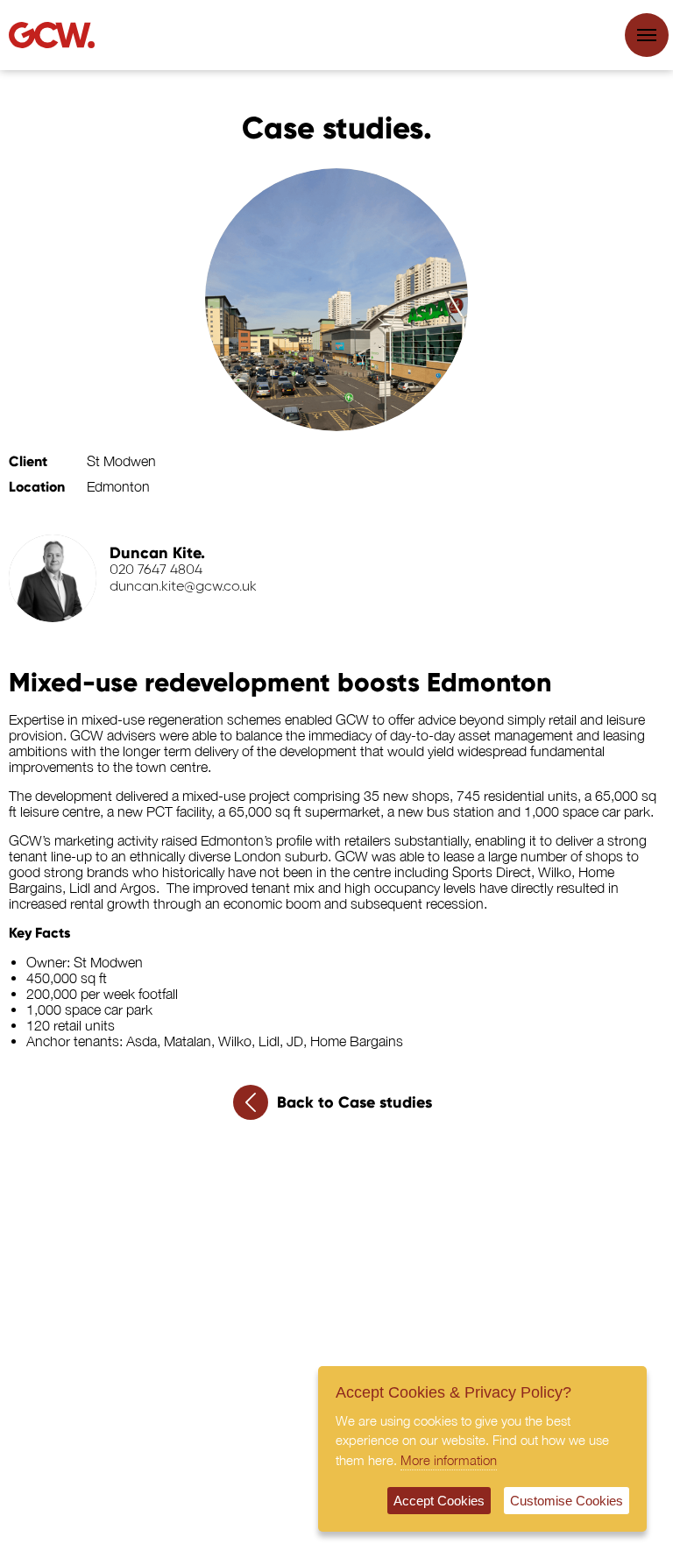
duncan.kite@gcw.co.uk (183, 587)
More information (448, 1460)
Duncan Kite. (157, 553)
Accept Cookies (439, 1500)
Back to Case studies (354, 1102)
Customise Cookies (566, 1500)
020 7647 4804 (156, 570)
